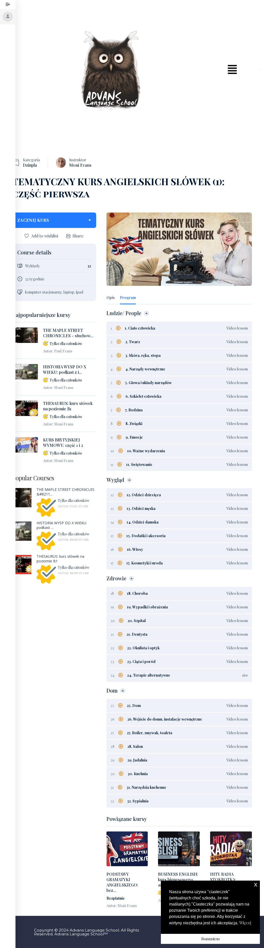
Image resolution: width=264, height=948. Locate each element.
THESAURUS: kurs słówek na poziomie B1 (68, 406)
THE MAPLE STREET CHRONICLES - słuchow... (68, 332)
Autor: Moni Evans (58, 387)
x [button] (255, 884)
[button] (232, 69)
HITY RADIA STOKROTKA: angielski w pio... (225, 879)
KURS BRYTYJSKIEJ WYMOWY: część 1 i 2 (63, 442)
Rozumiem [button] (210, 938)
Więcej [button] (245, 922)
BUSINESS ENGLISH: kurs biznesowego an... (178, 879)
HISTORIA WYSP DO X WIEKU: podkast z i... (64, 369)
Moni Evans (80, 165)
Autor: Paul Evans (57, 351)
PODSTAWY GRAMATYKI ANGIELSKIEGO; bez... (122, 882)
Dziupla (30, 165)
